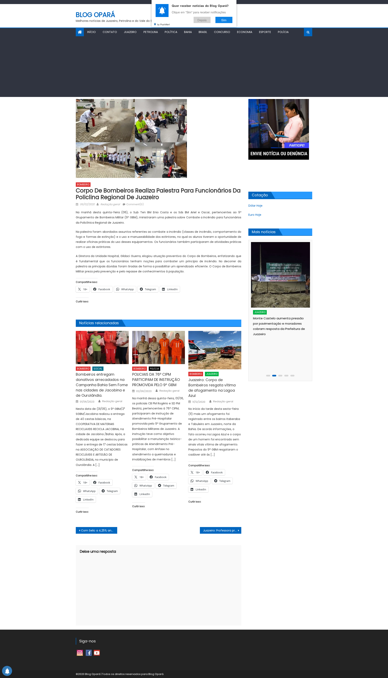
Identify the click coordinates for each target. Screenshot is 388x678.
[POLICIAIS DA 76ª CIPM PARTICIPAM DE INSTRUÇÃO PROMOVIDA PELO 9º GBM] (158, 347)
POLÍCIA (283, 32)
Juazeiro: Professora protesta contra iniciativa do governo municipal (222, 530)
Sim (224, 20)
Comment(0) (135, 204)
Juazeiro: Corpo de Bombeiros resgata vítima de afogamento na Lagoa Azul (212, 387)
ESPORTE (265, 32)
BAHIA (188, 32)
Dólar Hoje (255, 206)
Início (91, 32)
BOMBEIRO (83, 184)
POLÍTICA (171, 32)
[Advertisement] (194, 66)
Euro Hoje (254, 215)
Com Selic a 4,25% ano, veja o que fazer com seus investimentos (99, 530)
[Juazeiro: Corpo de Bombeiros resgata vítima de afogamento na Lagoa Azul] (214, 350)
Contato (110, 32)
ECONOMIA (244, 32)
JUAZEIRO (130, 32)
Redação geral (110, 204)
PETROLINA (150, 32)
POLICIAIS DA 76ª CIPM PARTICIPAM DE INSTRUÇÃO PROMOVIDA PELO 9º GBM (156, 379)
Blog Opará (95, 14)
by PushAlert (163, 24)
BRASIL (203, 32)
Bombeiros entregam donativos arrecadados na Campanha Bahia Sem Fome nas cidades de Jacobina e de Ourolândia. (102, 385)
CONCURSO (222, 32)
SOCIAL (98, 368)
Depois (202, 20)
